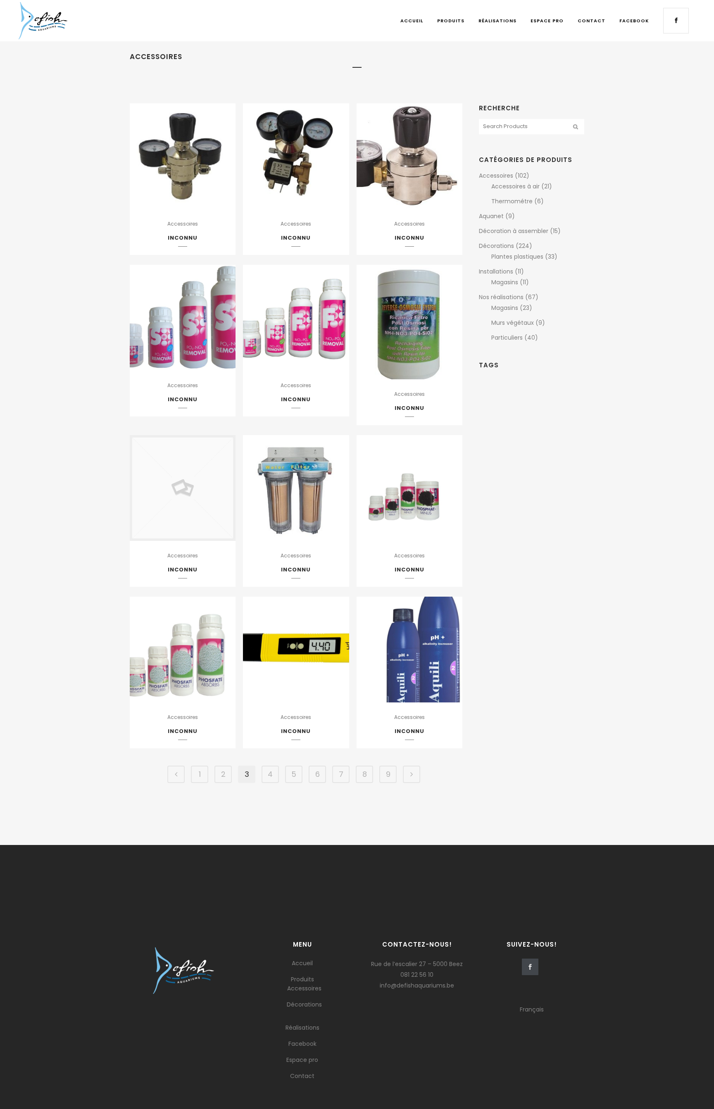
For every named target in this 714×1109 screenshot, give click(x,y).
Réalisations (302, 1027)
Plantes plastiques (517, 256)
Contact (302, 1076)
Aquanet (491, 216)
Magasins (504, 282)
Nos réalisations (501, 297)
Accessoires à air (515, 186)
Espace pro (302, 1060)
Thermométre (512, 201)
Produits (302, 979)
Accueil (302, 963)
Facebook (302, 1044)
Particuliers (507, 337)
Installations (496, 271)
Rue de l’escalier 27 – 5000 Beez (417, 964)
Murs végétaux (512, 323)
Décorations (496, 246)
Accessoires (182, 223)
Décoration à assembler (513, 231)
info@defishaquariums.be (417, 985)
